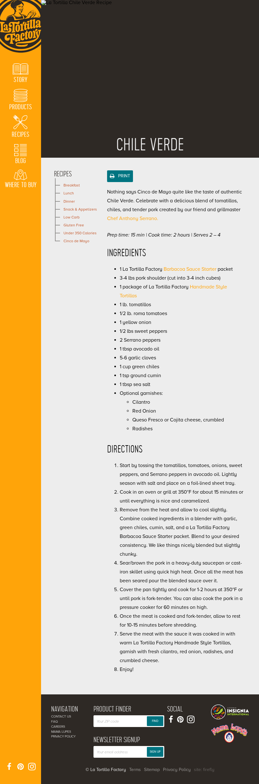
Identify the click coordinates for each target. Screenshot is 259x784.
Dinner (69, 201)
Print (123, 176)
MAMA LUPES (61, 732)
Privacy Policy (63, 736)
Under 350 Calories (80, 233)
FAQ (54, 721)
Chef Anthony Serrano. (133, 218)
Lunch (68, 193)
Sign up (155, 752)
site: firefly (204, 769)
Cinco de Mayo (76, 241)
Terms (135, 769)
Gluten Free (73, 225)
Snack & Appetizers (80, 209)
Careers (58, 726)
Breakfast (71, 185)
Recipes (63, 174)
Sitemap (152, 769)
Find (155, 721)
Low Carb (71, 217)
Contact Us (61, 716)
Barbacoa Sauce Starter (190, 269)
